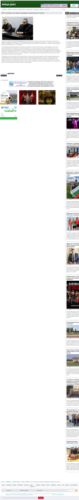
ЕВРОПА (15, 9)
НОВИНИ (4, 9)
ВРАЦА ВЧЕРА (29, 9)
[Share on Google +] (9, 73)
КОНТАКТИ (46, 9)
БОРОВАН (26, 485)
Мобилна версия (24, 490)
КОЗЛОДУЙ (9, 485)
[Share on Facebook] (8, 73)
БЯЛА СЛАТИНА (32, 485)
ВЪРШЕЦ (67, 485)
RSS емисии (40, 490)
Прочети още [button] (34, 497)
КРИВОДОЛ (20, 485)
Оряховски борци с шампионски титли (72, 436)
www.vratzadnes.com (10, 493)
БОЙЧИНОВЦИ (73, 485)
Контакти (12, 1)
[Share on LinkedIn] (10, 73)
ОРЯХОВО (38, 485)
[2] (59, 75)
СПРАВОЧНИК (21, 9)
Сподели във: (4, 74)
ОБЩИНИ (9, 9)
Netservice (63, 494)
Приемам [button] (41, 497)
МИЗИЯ (43, 485)
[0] (4, 75)
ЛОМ (63, 485)
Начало (3, 1)
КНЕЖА (59, 485)
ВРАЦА (3, 485)
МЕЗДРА (15, 485)
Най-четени (73, 13)
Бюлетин (9, 490)
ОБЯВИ (41, 9)
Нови (67, 13)
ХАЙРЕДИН (53, 485)
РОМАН (48, 485)
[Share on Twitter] (13, 73)
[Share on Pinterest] (12, 73)
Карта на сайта (8, 1)
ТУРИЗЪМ (36, 9)
